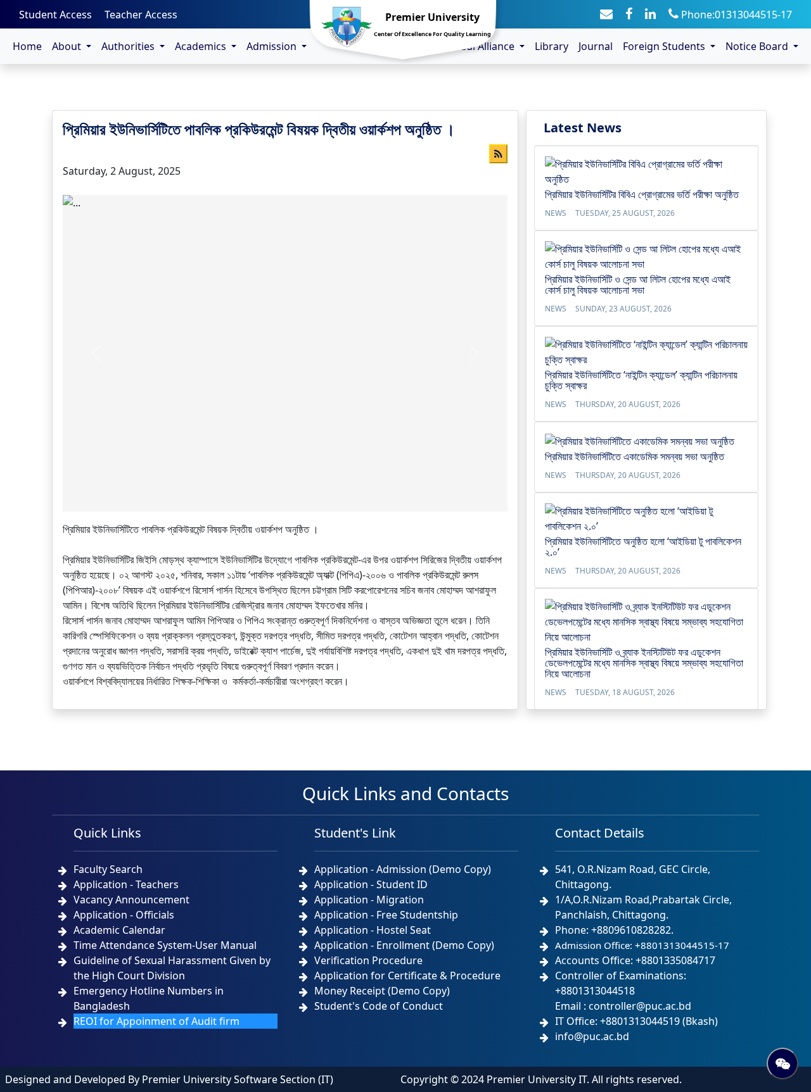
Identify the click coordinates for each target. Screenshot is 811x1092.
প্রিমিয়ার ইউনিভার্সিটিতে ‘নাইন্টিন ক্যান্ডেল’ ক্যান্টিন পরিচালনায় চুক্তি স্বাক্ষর (641, 380)
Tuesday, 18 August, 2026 (625, 692)
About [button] (68, 46)
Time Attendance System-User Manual (165, 945)
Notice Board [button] (758, 46)
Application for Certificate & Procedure (407, 975)
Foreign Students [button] (665, 46)
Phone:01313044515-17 (735, 15)
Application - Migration (369, 900)
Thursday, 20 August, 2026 (627, 404)
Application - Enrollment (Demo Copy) (404, 945)
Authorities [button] (129, 46)
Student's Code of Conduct (378, 1006)
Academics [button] (202, 46)
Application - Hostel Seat (372, 930)
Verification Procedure (368, 960)
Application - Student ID (371, 884)
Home (27, 46)
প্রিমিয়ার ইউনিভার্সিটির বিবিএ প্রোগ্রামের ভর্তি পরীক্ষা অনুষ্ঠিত (642, 194)
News (555, 213)
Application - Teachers (126, 884)
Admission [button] (272, 46)
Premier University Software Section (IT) (237, 1079)
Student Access (55, 15)
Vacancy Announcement (131, 900)
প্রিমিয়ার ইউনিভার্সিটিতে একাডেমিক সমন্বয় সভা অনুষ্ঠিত (634, 456)
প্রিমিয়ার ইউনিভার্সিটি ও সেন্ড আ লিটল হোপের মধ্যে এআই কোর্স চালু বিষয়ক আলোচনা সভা (638, 284)
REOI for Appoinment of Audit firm (156, 1021)
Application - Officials (123, 915)
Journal (595, 46)
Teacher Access (141, 15)
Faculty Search (108, 869)
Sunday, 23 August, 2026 (623, 308)
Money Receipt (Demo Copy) (382, 991)
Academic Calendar (119, 930)
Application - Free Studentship (386, 915)
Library (551, 46)
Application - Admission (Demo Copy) (402, 869)
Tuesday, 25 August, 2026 (625, 213)
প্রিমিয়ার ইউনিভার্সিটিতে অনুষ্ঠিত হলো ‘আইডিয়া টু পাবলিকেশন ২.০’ (643, 546)
